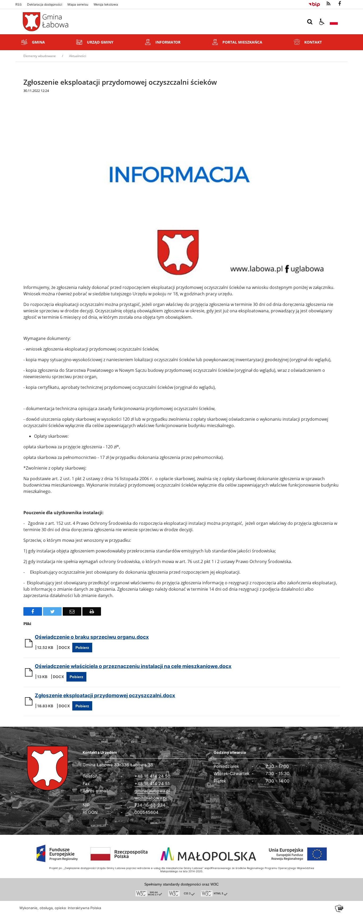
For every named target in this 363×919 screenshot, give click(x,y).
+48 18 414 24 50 (152, 776)
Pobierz (82, 647)
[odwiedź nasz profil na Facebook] (339, 3)
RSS (18, 4)
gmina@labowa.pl (152, 790)
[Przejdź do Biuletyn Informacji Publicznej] (314, 3)
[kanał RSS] (328, 3)
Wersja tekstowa (106, 4)
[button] (322, 22)
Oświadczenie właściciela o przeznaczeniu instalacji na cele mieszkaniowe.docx (133, 666)
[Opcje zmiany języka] (334, 22)
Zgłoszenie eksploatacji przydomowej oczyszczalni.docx (105, 695)
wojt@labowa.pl (150, 798)
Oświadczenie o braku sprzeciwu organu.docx (92, 637)
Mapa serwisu (77, 4)
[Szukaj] (310, 22)
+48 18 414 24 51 (152, 783)
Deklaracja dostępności (44, 4)
